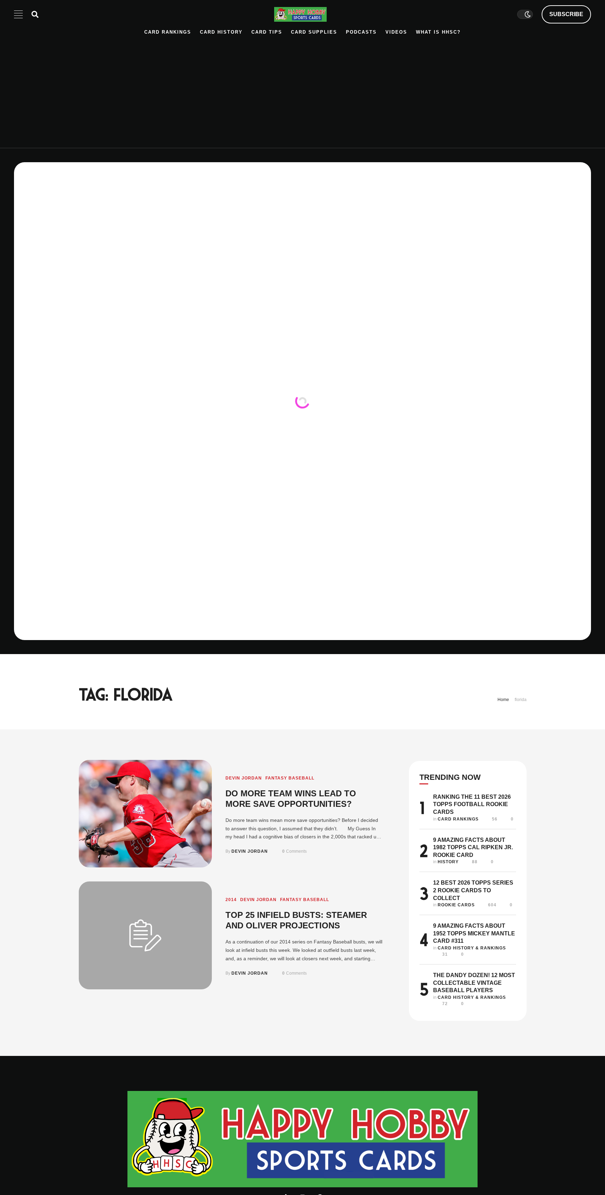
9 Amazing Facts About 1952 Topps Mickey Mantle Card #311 (474, 933)
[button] (566, 14)
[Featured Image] (145, 813)
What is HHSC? (438, 32)
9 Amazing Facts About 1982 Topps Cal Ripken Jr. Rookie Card (473, 847)
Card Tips (266, 32)
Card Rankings (167, 32)
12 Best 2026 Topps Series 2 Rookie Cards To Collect (473, 890)
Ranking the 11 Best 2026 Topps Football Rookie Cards (472, 804)
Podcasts (361, 32)
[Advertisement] (302, 88)
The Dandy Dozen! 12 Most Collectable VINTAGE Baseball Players (474, 982)
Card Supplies (314, 32)
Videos (396, 32)
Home (503, 699)
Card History (221, 32)
